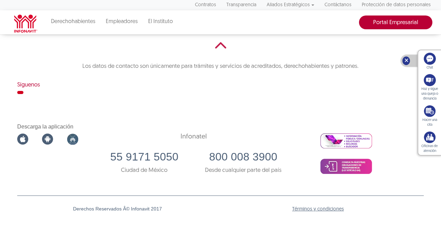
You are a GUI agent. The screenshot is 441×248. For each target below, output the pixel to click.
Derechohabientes (73, 21)
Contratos (205, 5)
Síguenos (28, 85)
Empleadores (122, 21)
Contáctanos (338, 5)
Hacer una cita (429, 122)
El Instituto (160, 21)
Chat (430, 67)
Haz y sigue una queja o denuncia (429, 93)
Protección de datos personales (396, 5)
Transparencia (241, 5)
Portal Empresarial (395, 22)
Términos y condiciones (318, 209)
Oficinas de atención (429, 149)
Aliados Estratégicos (288, 5)
